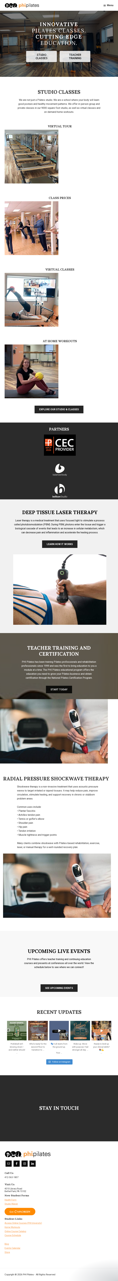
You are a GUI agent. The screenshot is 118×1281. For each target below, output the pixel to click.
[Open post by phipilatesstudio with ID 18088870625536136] (59, 1031)
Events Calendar (12, 1248)
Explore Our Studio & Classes (59, 409)
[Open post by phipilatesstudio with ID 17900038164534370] (101, 1031)
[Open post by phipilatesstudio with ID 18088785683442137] (38, 1031)
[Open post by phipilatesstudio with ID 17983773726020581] (80, 1031)
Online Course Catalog (15, 1231)
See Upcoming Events (59, 988)
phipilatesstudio (16, 1023)
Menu (110, 5)
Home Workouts (12, 1227)
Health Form (10, 1200)
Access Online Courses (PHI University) (23, 1223)
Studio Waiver (11, 1204)
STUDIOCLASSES (41, 56)
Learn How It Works (60, 544)
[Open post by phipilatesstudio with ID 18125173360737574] (17, 1031)
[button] (8, 1030)
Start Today (59, 689)
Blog (7, 1244)
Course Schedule (13, 1235)
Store (7, 1252)
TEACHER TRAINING (75, 56)
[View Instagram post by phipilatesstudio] (24, 1039)
